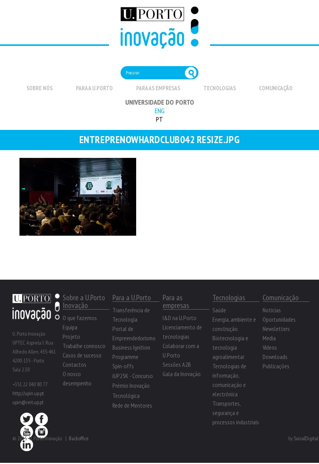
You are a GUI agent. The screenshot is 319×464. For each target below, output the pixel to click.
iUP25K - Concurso (132, 376)
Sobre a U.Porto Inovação (84, 301)
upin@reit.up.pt (28, 402)
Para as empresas (158, 88)
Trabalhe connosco (84, 346)
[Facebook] (41, 421)
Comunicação (276, 88)
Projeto (71, 336)
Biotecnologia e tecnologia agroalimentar (230, 347)
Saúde (219, 310)
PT (159, 119)
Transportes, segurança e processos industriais (235, 412)
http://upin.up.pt (28, 393)
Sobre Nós (39, 88)
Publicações (276, 366)
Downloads (275, 357)
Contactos (74, 364)
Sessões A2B (177, 364)
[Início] (159, 44)
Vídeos (270, 347)
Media (269, 338)
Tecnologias (219, 88)
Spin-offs (123, 366)
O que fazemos (80, 318)
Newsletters (276, 329)
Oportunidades (279, 319)
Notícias (272, 310)
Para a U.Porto (94, 88)
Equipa (70, 327)
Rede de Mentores (132, 405)
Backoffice (79, 438)
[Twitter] (26, 421)
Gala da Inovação (182, 374)
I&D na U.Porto (179, 318)
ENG (160, 110)
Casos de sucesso (82, 355)
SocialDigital (306, 438)
